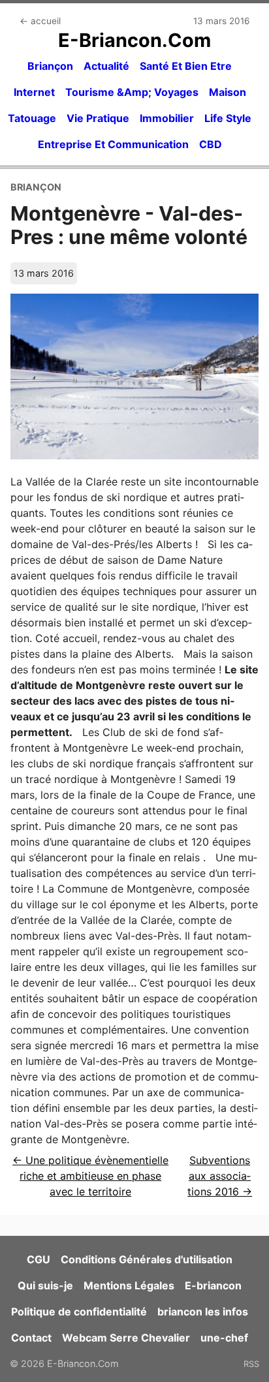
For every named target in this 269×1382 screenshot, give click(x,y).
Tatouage (32, 118)
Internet (34, 92)
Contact (31, 1337)
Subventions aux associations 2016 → (219, 1176)
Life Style (227, 118)
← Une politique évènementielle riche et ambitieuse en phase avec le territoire (90, 1176)
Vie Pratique (98, 118)
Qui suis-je (45, 1285)
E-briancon (213, 1285)
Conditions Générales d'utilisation (146, 1259)
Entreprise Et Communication (113, 144)
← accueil (40, 21)
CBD (210, 144)
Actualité (106, 65)
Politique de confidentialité (79, 1311)
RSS (251, 1364)
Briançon (50, 65)
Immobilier (167, 118)
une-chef (224, 1337)
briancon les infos (202, 1311)
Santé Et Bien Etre (186, 65)
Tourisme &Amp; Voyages (131, 92)
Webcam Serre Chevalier (126, 1337)
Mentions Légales (129, 1285)
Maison (227, 92)
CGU (38, 1259)
